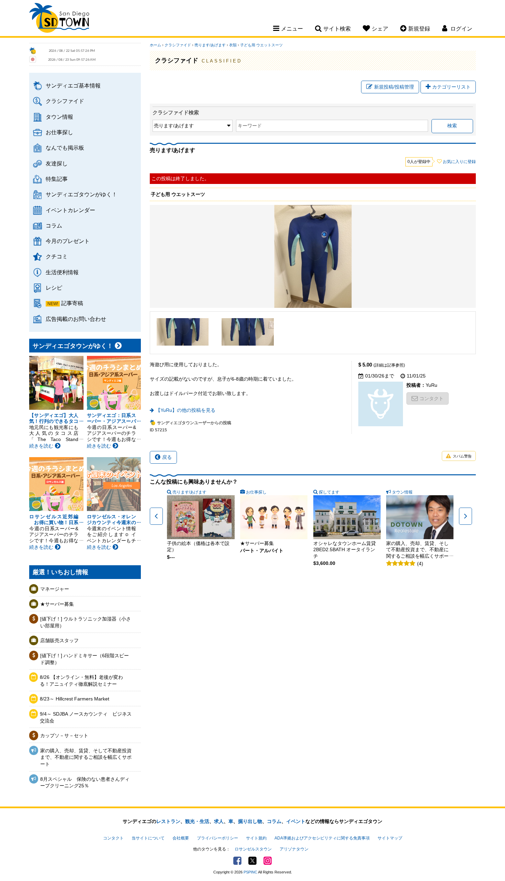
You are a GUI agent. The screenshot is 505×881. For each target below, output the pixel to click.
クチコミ (57, 256)
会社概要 (180, 838)
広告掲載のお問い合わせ (76, 319)
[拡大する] (183, 332)
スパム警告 (462, 456)
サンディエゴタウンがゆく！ (81, 194)
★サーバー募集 (57, 604)
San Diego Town (59, 19)
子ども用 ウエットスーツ (261, 45)
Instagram (267, 861)
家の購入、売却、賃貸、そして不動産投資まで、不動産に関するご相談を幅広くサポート (86, 757)
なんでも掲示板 (65, 147)
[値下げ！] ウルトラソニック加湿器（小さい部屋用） (85, 622)
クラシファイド (65, 101)
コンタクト (431, 398)
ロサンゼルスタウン (253, 849)
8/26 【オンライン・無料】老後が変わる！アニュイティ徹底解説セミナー (81, 680)
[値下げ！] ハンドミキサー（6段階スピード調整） (84, 659)
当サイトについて (148, 838)
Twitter (252, 861)
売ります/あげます (210, 45)
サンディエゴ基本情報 (73, 85)
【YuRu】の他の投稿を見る (185, 410)
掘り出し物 (250, 821)
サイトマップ (390, 838)
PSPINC (250, 872)
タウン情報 (59, 117)
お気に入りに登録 (459, 161)
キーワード (250, 125)
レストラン (168, 821)
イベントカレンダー (70, 210)
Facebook (237, 861)
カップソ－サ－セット (64, 735)
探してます (329, 492)
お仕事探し (59, 132)
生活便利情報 (62, 272)
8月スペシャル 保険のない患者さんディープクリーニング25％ (85, 782)
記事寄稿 (72, 303)
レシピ (54, 288)
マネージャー (54, 589)
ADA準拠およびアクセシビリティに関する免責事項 (322, 838)
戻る (167, 457)
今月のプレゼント (68, 241)
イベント (295, 821)
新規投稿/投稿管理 (394, 87)
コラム (54, 225)
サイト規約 (256, 838)
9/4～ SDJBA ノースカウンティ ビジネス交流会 (86, 717)
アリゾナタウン (294, 849)
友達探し (57, 163)
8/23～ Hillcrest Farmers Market (74, 699)
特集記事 (57, 179)
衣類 (233, 45)
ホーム (155, 45)
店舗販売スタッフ (59, 640)
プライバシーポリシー (217, 838)
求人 (219, 821)
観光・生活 (197, 821)
